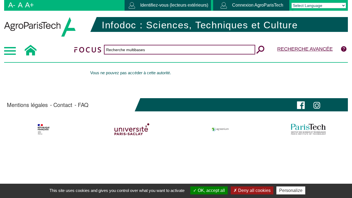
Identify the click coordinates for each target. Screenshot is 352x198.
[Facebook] (301, 104)
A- (11, 5)
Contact (62, 105)
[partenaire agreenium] (220, 129)
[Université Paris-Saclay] (131, 129)
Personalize (290, 190)
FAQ (83, 105)
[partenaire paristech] (308, 129)
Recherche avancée (305, 49)
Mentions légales (27, 105)
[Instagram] (317, 104)
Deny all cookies (254, 190)
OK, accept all (211, 190)
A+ (29, 5)
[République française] (43, 129)
